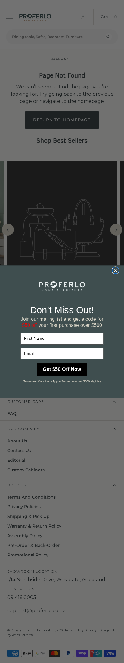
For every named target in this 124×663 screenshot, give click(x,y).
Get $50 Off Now (62, 369)
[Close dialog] (115, 270)
